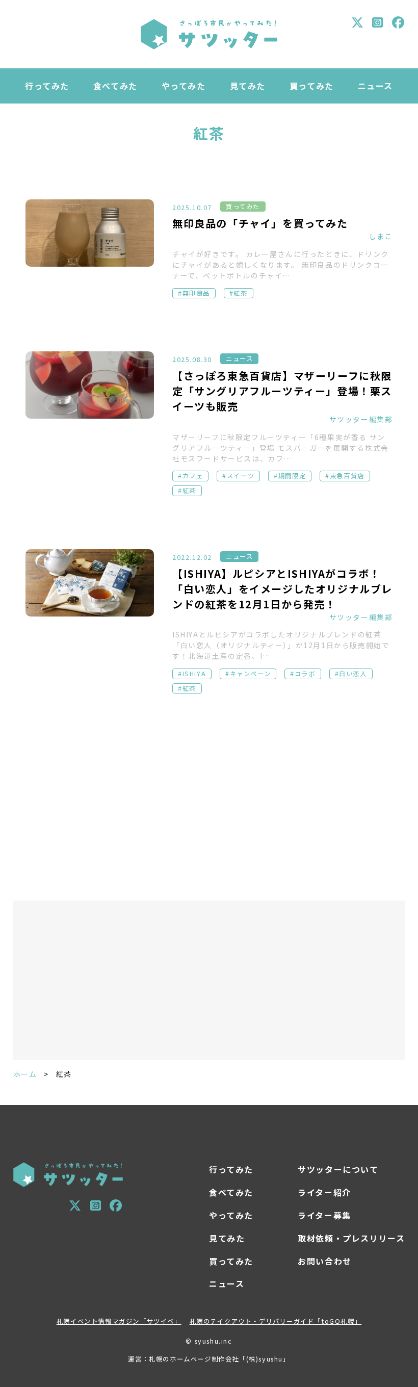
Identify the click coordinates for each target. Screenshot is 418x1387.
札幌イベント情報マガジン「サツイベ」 (119, 1321)
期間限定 (292, 475)
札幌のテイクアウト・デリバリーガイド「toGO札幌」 (276, 1321)
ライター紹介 (324, 1192)
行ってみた (47, 86)
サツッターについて (338, 1169)
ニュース (375, 86)
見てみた (248, 86)
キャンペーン (250, 673)
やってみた (184, 86)
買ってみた (312, 86)
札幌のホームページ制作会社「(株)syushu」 (219, 1359)
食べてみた (115, 86)
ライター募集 (324, 1215)
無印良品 (196, 293)
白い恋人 (353, 673)
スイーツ (240, 475)
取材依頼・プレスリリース (351, 1238)
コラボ (305, 673)
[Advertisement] (209, 801)
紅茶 (240, 293)
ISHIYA (194, 673)
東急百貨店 (347, 475)
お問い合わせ (325, 1261)
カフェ (192, 475)
